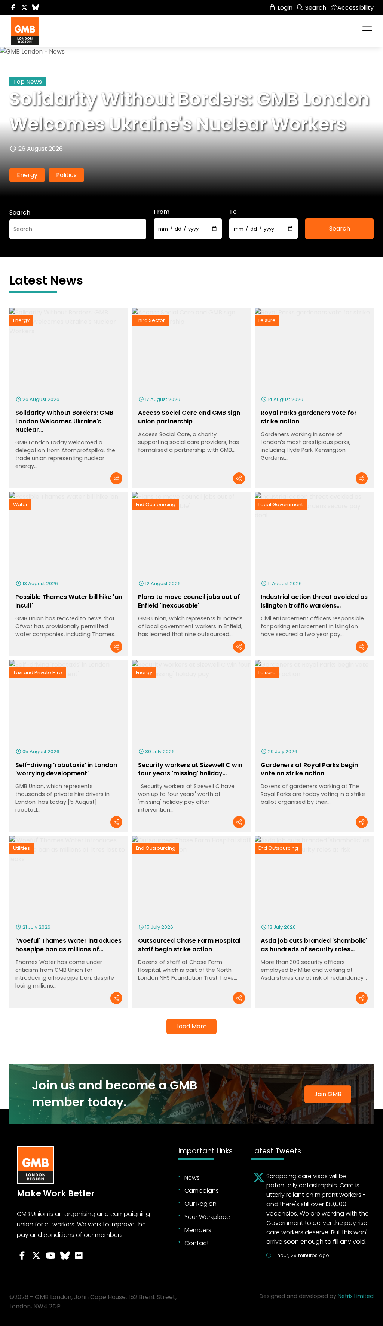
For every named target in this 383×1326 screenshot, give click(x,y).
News (192, 1177)
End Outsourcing (155, 504)
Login (284, 7)
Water (20, 504)
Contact (196, 1243)
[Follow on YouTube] (50, 1255)
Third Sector (150, 320)
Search (315, 7)
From (161, 211)
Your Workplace (207, 1217)
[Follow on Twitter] (24, 7)
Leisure (267, 320)
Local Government (280, 504)
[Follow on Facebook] (13, 7)
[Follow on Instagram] (79, 1255)
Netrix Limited (356, 1296)
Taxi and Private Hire (37, 672)
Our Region (200, 1203)
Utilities (21, 848)
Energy (27, 175)
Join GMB (327, 1094)
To (233, 211)
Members (197, 1230)
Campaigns (201, 1190)
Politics (66, 175)
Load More (191, 1026)
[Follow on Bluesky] (35, 7)
